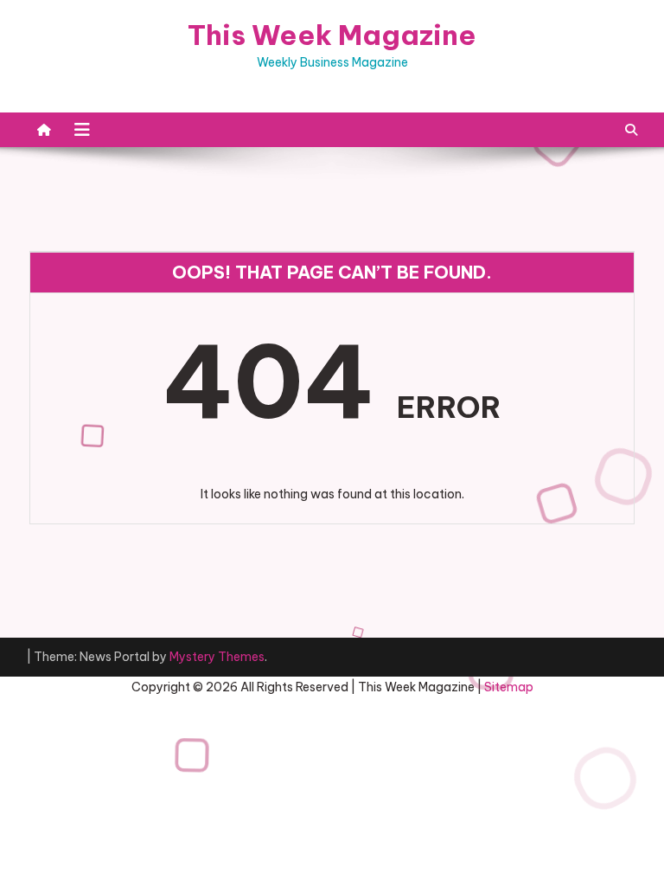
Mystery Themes (217, 656)
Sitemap (508, 687)
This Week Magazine (332, 34)
